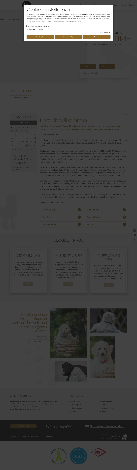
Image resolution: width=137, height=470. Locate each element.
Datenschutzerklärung (42, 26)
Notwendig (32, 29)
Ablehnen (96, 37)
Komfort (40, 29)
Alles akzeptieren (40, 37)
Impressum (30, 26)
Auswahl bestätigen (68, 37)
